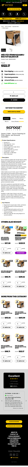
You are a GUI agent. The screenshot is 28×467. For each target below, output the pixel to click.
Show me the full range (14, 9)
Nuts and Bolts (8, 26)
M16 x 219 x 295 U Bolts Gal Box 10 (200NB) (20, 272)
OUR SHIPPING (14, 440)
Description (6, 118)
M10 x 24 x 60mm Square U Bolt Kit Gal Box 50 (6, 313)
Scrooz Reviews (15, 121)
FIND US (14, 446)
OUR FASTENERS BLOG (14, 438)
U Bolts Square (5, 28)
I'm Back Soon (20, 252)
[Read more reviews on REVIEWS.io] (14, 386)
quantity (9, 248)
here (15, 83)
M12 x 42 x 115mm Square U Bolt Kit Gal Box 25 (20, 313)
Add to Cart (7, 252)
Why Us (6, 121)
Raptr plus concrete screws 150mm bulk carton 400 (20, 238)
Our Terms (14, 461)
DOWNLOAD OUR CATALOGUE (14, 426)
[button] (2, 401)
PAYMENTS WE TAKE (14, 444)
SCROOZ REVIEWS (14, 436)
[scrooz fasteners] (7, 5)
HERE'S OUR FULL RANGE (14, 111)
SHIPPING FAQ (14, 442)
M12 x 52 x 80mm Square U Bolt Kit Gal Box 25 (20, 347)
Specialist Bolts (15, 26)
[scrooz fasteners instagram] (14, 454)
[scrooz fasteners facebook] (11, 454)
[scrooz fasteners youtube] (17, 454)
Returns (21, 118)
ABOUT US (14, 432)
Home (2, 26)
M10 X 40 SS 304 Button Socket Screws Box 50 (5, 238)
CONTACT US (14, 434)
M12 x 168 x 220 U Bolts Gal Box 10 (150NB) (6, 272)
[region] (14, 401)
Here (21, 2)
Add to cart (14, 96)
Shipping (14, 118)
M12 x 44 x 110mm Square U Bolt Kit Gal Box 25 (6, 347)
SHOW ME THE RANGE (14, 421)
